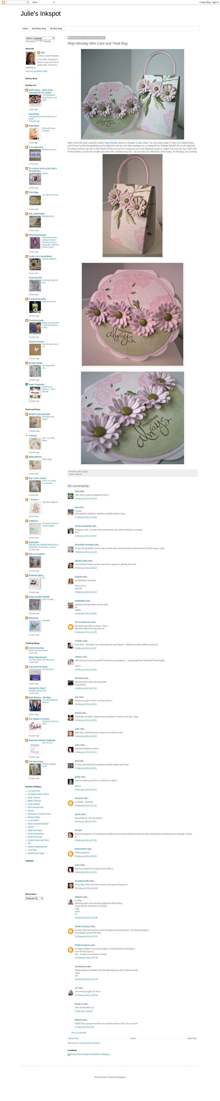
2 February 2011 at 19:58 (86, 517)
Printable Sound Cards (37, 691)
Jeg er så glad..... (49, 599)
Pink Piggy (33, 192)
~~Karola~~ (34, 500)
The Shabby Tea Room (39, 719)
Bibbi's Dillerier (34, 801)
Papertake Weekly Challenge (42, 740)
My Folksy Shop (39, 29)
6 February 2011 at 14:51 (86, 821)
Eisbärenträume (36, 320)
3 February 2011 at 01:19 (86, 568)
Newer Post (73, 1038)
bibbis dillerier (35, 457)
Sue (76, 507)
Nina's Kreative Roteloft (38, 824)
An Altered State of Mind (38, 794)
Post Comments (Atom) (90, 1043)
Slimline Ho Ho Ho (49, 150)
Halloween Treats (49, 301)
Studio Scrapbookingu (37, 847)
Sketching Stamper (37, 235)
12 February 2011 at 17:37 (86, 979)
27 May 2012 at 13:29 (84, 1027)
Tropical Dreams (36, 342)
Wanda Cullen (81, 561)
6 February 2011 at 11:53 (86, 806)
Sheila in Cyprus (82, 926)
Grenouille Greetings (84, 545)
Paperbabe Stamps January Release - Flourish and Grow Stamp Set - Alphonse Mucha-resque (50, 242)
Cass (77, 745)
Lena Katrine (33, 820)
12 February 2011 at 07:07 (86, 936)
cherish (45, 173)
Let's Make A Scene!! (50, 195)
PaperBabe (34, 126)
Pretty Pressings (35, 837)
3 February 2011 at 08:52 (86, 613)
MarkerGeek (80, 849)
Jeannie (78, 577)
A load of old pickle (37, 299)
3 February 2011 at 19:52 (86, 704)
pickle (77, 777)
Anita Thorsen (34, 797)
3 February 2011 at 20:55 (86, 720)
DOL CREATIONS (37, 214)
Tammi (78, 713)
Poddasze (33, 521)
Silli (29, 843)
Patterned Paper (35, 830)
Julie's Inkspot (41, 13)
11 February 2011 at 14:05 (86, 888)
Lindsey (78, 657)
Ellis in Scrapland (37, 554)
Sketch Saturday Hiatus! (38, 650)
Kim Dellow (34, 114)
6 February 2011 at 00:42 (86, 790)
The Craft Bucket (83, 622)
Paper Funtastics (36, 384)
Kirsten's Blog (34, 817)
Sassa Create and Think (38, 840)
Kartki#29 (46, 620)
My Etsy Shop (56, 29)
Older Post (192, 1038)
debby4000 (80, 601)
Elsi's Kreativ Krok (35, 807)
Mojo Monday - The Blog (40, 697)
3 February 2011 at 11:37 (86, 648)
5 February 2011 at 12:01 (86, 768)
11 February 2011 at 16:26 (86, 918)
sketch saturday (36, 648)
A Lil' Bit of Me (34, 791)
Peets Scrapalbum (36, 834)
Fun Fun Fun (47, 743)
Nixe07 (31, 827)
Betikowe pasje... (36, 575)
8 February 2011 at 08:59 (86, 856)
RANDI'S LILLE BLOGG (39, 414)
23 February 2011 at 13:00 (86, 995)
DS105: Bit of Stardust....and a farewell (48, 389)
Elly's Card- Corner (37, 478)
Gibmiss (78, 897)
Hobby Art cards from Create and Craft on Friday (50, 325)
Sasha (78, 814)
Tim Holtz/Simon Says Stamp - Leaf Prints (49, 97)
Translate (47, 41)
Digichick (78, 474)
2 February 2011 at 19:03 (86, 499)
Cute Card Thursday (38, 667)
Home (25, 29)
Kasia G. (79, 1004)
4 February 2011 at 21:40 (86, 752)
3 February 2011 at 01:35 (86, 592)
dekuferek (33, 618)
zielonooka (34, 542)
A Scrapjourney (36, 147)
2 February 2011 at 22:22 (86, 536)
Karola (31, 811)
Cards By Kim (35, 278)
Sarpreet (79, 798)
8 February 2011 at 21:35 (86, 872)
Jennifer (78, 641)
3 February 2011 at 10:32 (86, 632)
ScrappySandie (82, 881)
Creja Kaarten (34, 804)
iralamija (33, 436)
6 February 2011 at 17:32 (86, 840)
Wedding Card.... (48, 216)
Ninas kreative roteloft (39, 597)
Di (76, 830)
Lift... (44, 578)
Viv (76, 988)
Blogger (121, 1077)
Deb (77, 761)
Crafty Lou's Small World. (40, 256)
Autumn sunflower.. (49, 259)
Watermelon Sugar (36, 853)
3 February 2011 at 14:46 (86, 670)
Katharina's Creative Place (39, 814)
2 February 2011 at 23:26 (86, 552)
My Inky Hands (35, 363)
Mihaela (78, 1020)
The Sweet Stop (36, 761)
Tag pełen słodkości (50, 502)
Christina (79, 678)
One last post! (47, 669)
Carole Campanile (83, 526)
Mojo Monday (111, 143)
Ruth (77, 491)
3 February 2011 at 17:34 (86, 688)
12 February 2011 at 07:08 (86, 958)
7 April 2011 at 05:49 (84, 1011)
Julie (77, 729)
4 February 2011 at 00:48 (86, 736)
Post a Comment (79, 1033)
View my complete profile (36, 71)
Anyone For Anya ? (37, 688)
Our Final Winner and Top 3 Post (41, 660)
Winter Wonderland (37, 657)
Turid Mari (32, 850)
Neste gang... (47, 459)
